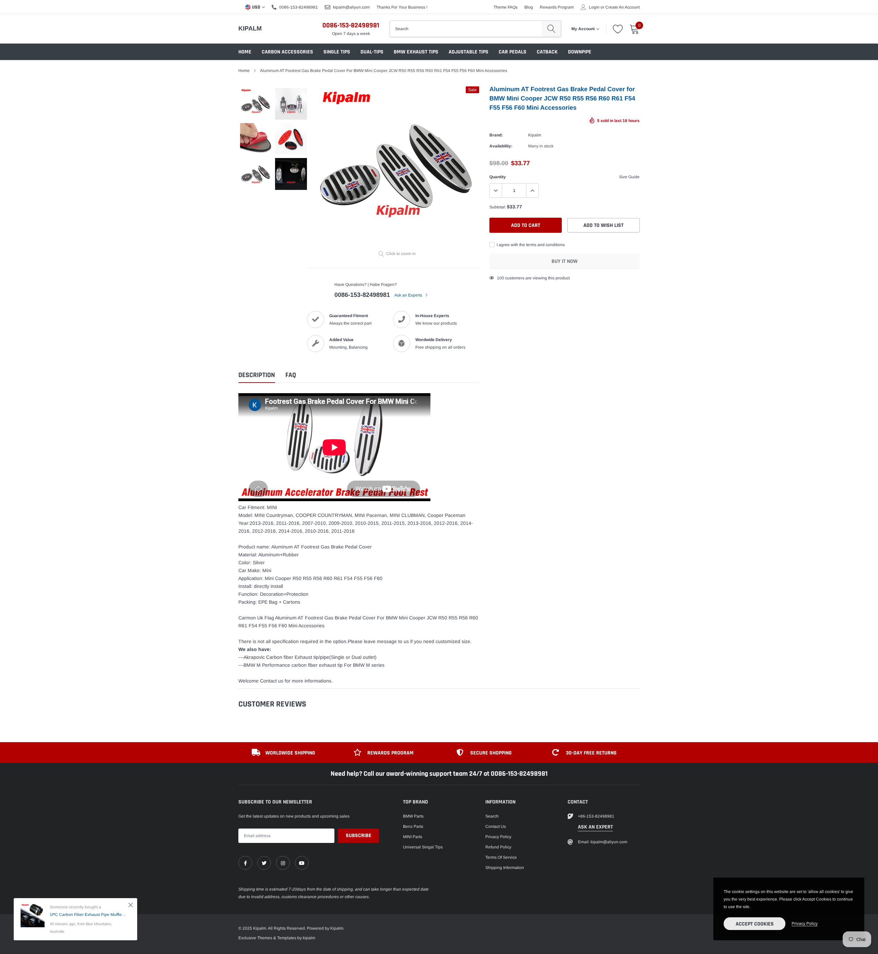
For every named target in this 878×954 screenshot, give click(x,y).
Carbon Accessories (287, 52)
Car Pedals (512, 52)
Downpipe (579, 52)
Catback (547, 52)
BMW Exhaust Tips (416, 52)
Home (244, 52)
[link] (245, 863)
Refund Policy (498, 847)
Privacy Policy (498, 836)
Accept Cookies (755, 924)
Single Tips (336, 52)
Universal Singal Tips (423, 847)
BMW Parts (413, 816)
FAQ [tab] (290, 375)
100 (500, 278)
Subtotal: (497, 207)
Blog (528, 7)
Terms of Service (501, 857)
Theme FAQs (506, 7)
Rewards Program (557, 7)
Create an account (622, 7)
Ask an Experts (408, 295)
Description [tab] (256, 375)
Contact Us (495, 826)
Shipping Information (504, 867)
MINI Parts (412, 836)
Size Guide (629, 176)
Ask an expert (595, 827)
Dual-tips (371, 52)
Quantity (497, 176)
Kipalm (250, 28)
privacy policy (805, 923)
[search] (551, 29)
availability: (500, 146)
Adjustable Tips (468, 52)
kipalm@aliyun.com (351, 7)
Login (594, 7)
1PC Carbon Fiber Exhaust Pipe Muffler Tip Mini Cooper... (88, 914)
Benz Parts (413, 826)
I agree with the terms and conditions (530, 244)
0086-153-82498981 (298, 7)
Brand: (496, 135)
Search (492, 816)
